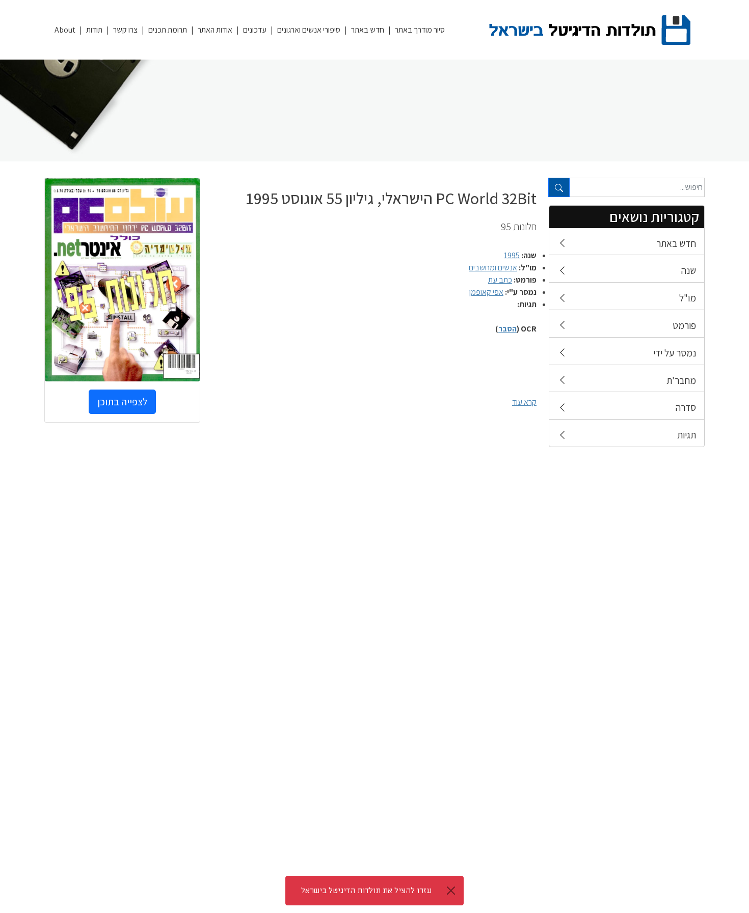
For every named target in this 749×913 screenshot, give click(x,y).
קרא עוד (524, 402)
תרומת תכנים (167, 29)
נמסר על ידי (674, 352)
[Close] (451, 890)
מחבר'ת (681, 380)
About (65, 29)
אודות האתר (215, 29)
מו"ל (687, 298)
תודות (94, 29)
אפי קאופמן (486, 292)
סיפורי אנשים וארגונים (308, 29)
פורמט (684, 325)
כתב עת (500, 279)
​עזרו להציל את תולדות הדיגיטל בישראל (366, 890)
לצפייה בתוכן (122, 401)
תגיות (686, 434)
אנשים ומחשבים (493, 267)
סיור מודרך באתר (420, 29)
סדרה (686, 407)
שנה (688, 270)
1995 (512, 255)
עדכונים (254, 29)
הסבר (507, 328)
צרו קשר (125, 29)
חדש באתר (367, 29)
